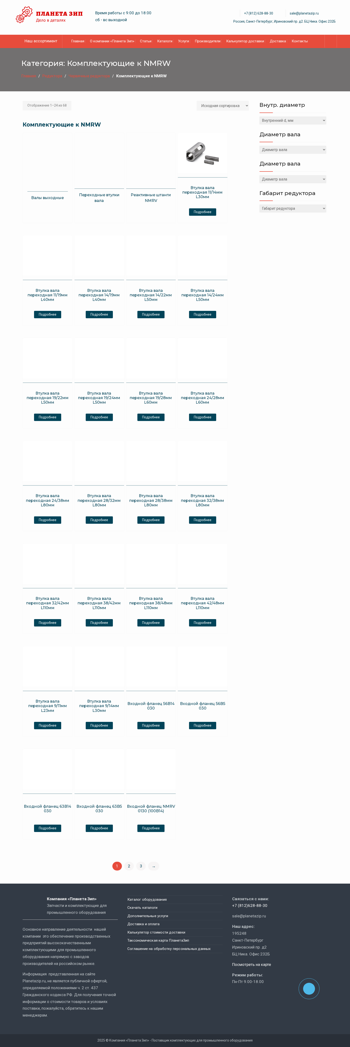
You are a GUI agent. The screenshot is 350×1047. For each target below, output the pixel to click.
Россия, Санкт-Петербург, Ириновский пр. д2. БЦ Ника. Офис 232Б (284, 21)
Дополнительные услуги (147, 916)
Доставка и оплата (143, 924)
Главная (77, 41)
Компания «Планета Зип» (75, 898)
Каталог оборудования (147, 899)
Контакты (300, 41)
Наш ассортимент (41, 41)
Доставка (278, 41)
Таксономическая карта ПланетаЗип (158, 940)
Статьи (145, 41)
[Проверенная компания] (245, 995)
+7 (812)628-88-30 (249, 905)
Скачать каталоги (142, 907)
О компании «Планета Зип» (112, 41)
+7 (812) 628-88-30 (258, 13)
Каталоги (164, 41)
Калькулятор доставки (245, 41)
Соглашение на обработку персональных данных (169, 949)
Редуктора (52, 75)
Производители (207, 41)
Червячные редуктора (89, 75)
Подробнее (202, 212)
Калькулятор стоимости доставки (156, 932)
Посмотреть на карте (251, 964)
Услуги (183, 41)
